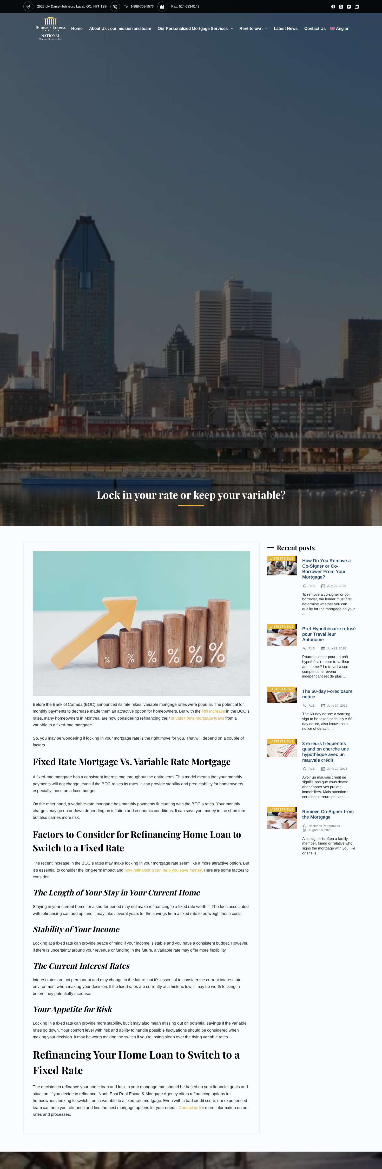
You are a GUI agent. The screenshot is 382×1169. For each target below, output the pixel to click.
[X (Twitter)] (341, 7)
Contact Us (315, 28)
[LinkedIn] (357, 7)
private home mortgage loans (197, 718)
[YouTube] (349, 7)
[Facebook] (333, 7)
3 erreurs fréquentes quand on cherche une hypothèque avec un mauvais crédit (325, 751)
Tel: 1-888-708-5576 (139, 6)
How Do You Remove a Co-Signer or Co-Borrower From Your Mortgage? (326, 569)
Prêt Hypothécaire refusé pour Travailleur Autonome (329, 634)
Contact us (188, 1107)
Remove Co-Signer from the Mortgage (328, 814)
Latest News (286, 28)
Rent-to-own (250, 28)
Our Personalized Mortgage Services (193, 28)
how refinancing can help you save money (163, 870)
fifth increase (213, 711)
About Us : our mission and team (120, 28)
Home (77, 28)
